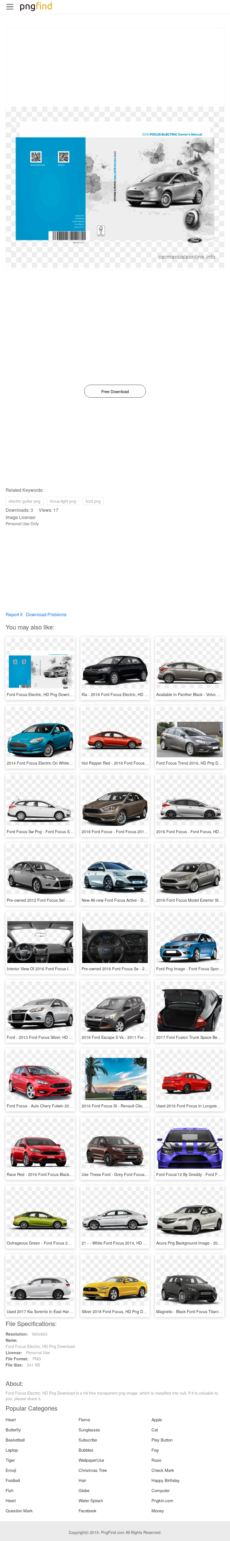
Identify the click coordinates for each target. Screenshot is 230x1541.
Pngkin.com (162, 1500)
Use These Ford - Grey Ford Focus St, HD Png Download (133, 1174)
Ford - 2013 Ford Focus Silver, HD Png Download (51, 1037)
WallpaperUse (91, 1460)
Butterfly (13, 1430)
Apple (156, 1419)
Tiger (10, 1460)
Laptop (12, 1450)
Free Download (115, 391)
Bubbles (86, 1450)
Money (157, 1510)
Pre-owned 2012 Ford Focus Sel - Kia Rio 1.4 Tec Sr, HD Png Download (71, 900)
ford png (93, 501)
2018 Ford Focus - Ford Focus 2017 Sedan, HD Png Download (138, 831)
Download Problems (46, 614)
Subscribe (88, 1440)
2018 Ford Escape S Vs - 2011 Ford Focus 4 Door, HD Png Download (144, 1037)
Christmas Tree (93, 1470)
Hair (82, 1480)
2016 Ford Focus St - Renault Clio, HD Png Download (129, 1106)
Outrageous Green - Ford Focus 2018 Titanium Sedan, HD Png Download (72, 1243)
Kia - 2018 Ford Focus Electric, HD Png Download (126, 694)
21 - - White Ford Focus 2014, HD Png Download (125, 1243)
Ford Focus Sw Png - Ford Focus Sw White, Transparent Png (61, 831)
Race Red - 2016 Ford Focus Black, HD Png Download (55, 1174)
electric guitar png (24, 501)
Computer (160, 1490)
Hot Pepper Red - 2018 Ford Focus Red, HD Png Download (135, 763)
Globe (84, 1490)
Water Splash (91, 1500)
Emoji (11, 1470)
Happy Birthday (165, 1480)
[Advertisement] (115, 67)
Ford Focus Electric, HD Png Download (41, 694)
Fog (154, 1450)
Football (13, 1480)
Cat (154, 1430)
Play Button (162, 1440)
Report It (14, 614)
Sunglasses (89, 1430)
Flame (84, 1419)
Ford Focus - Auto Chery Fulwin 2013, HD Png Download (57, 1106)
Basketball (15, 1440)
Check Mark (162, 1470)
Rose (156, 1460)
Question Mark (19, 1510)
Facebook (87, 1510)
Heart (11, 1419)
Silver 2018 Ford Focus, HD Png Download (120, 1311)
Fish (9, 1490)
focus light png (63, 501)
